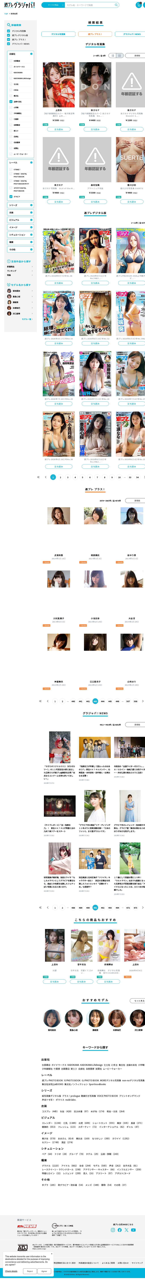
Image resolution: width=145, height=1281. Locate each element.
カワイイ (121, 1138)
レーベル (13, 162)
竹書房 (16, 119)
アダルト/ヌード (123, 1173)
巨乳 (70, 1122)
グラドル (51, 1165)
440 (73, 701)
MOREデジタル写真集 (110, 1080)
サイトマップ (137, 1263)
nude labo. (70, 1099)
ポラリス (60, 1099)
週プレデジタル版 (20, 35)
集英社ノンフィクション (76, 1084)
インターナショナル (112, 1126)
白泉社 (16, 136)
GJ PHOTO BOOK (90, 1080)
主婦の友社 (18, 101)
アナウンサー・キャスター (99, 1169)
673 (135, 907)
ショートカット (104, 1122)
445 (110, 701)
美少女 (49, 1138)
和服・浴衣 (116, 1111)
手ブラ (49, 1184)
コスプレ (50, 1111)
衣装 (11, 212)
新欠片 (16, 131)
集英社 (16, 96)
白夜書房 (17, 142)
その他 (12, 249)
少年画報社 (18, 113)
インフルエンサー (129, 1169)
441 (80, 701)
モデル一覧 (26, 319)
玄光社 (16, 84)
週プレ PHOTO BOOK (52, 1080)
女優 (85, 1165)
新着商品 (10, 266)
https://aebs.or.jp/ (39, 1249)
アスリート (105, 1173)
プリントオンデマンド (129, 1095)
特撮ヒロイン (52, 1173)
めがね (98, 1111)
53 (130, 477)
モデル (100, 1165)
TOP (6, 14)
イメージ (13, 227)
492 (102, 907)
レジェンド (72, 1173)
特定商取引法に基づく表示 (65, 1263)
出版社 (12, 53)
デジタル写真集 (19, 31)
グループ (77, 1153)
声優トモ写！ (48, 1099)
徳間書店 (17, 125)
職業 (11, 242)
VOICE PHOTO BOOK (107, 1095)
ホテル (93, 1153)
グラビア (17, 196)
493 (110, 907)
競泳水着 (82, 1111)
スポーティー (88, 1126)
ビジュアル (14, 219)
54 (137, 477)
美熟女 (83, 1138)
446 (117, 701)
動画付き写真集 (88, 1095)
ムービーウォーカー (21, 154)
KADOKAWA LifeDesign (22, 78)
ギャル (133, 1126)
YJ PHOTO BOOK (72, 1080)
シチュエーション (17, 234)
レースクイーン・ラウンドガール (62, 1169)
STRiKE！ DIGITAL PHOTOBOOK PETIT (21, 182)
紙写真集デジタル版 (51, 1095)
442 (88, 701)
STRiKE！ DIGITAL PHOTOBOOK (20, 175)
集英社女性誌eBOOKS (52, 1084)
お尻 (85, 1122)
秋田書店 (17, 61)
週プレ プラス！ (19, 39)
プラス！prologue (71, 1095)
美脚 (123, 1122)
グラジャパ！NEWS (20, 43)
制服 (66, 1111)
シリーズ (13, 205)
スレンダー (52, 1122)
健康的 (49, 1126)
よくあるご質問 (108, 1263)
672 (128, 907)
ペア (47, 1153)
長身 (137, 1122)
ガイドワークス (19, 66)
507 (128, 701)
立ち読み (58, 129)
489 (80, 907)
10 (119, 477)
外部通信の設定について (89, 1263)
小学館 (16, 107)
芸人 (89, 1173)
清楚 (67, 1142)
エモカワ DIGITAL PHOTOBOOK (20, 189)
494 (117, 907)
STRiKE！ (17, 169)
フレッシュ (67, 1126)
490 (88, 907)
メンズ (92, 1184)
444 (102, 701)
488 (73, 907)
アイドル (69, 1165)
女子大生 (131, 1165)
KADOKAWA (18, 72)
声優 (115, 1165)
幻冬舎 (16, 90)
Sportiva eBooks (97, 1084)
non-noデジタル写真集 (133, 1080)
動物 (107, 1184)
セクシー (51, 1142)
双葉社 (16, 148)
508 (135, 701)
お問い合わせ (123, 1263)
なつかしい (101, 1138)
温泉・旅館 (110, 1153)
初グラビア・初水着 (71, 1184)
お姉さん (66, 1138)
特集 (9, 275)
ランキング (11, 270)
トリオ (61, 1153)
